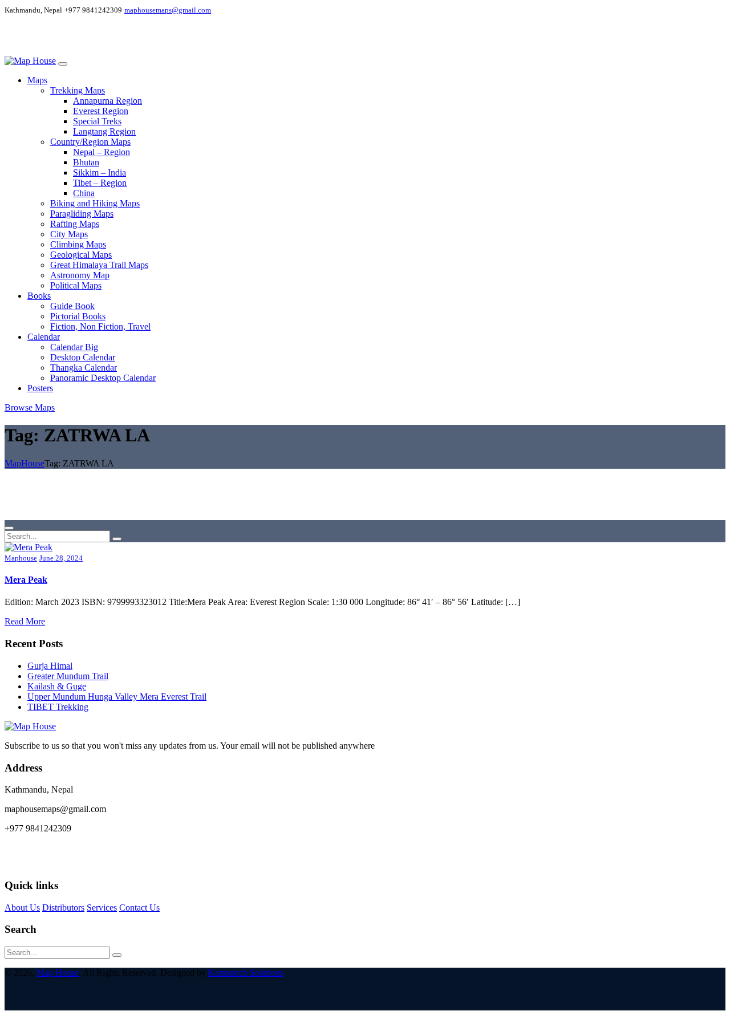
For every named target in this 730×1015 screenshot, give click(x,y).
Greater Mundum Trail (67, 676)
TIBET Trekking (57, 707)
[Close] (9, 528)
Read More (25, 621)
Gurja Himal (49, 666)
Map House (57, 972)
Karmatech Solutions (245, 972)
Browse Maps (30, 407)
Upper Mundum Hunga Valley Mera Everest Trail (116, 696)
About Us (22, 907)
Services (102, 907)
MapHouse (24, 463)
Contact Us (139, 907)
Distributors (63, 907)
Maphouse (21, 558)
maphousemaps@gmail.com (167, 10)
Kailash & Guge (56, 686)
